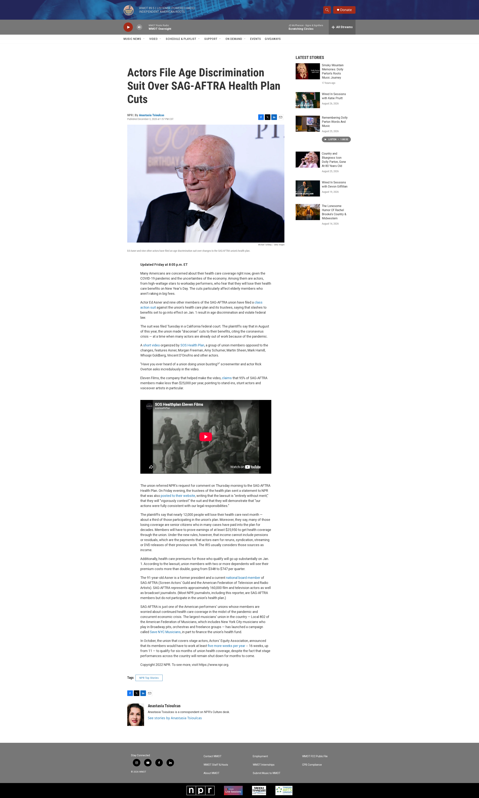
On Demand (233, 38)
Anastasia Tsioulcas (151, 115)
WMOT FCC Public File (315, 756)
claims (227, 378)
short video (151, 345)
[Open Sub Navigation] (144, 38)
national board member (243, 578)
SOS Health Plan (192, 345)
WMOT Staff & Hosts (216, 764)
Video (153, 38)
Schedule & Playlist (181, 38)
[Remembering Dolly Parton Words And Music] (308, 124)
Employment (260, 756)
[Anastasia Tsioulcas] (135, 714)
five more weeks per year (227, 646)
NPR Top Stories (149, 677)
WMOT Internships (263, 764)
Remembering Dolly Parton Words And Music (335, 122)
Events (255, 38)
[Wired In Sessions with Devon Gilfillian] (308, 188)
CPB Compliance (312, 764)
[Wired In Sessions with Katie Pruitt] (308, 100)
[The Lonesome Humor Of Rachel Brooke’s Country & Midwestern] (308, 212)
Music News (132, 38)
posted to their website (178, 496)
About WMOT (211, 773)
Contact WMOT (213, 756)
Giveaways (273, 38)
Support (210, 38)
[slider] (145, 27)
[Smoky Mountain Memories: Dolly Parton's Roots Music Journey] (308, 71)
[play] (128, 27)
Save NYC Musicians (165, 632)
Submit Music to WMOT (266, 773)
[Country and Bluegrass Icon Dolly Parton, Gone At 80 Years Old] (308, 160)
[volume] (139, 27)
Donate (346, 10)
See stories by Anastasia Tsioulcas (175, 718)
